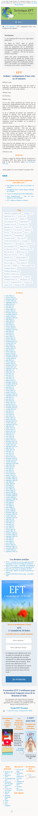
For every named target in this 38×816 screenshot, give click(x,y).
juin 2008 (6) (10, 502)
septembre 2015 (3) (11, 396)
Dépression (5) (8, 227)
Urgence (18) (8, 285)
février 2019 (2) (10, 351)
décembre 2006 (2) (11, 533)
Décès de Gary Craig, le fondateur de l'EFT (19, 569)
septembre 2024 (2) (11, 318)
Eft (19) (6, 233)
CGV (6, 802)
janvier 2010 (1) (11, 475)
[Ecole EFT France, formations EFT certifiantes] (30, 778)
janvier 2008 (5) (11, 511)
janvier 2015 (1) (11, 404)
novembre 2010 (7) (11, 460)
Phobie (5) (16, 266)
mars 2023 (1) (10, 336)
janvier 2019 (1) (11, 353)
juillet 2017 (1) (10, 372)
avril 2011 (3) (10, 453)
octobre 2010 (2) (11, 462)
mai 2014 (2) (10, 412)
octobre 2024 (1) (11, 316)
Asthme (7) (23, 219)
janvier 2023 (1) (11, 340)
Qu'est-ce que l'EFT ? (9, 772)
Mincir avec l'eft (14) (10, 255)
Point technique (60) (28, 266)
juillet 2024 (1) (10, 321)
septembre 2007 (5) (11, 517)
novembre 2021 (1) (11, 341)
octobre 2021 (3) (11, 343)
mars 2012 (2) (10, 438)
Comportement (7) (24, 221)
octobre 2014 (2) (11, 409)
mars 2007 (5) (10, 528)
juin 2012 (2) (10, 434)
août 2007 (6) (10, 519)
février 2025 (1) (10, 309)
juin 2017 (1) (10, 373)
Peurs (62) (7, 266)
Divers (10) (27, 227)
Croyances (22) (23, 224)
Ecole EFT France (19, 708)
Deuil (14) (18, 227)
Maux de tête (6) (9, 252)
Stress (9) (27, 277)
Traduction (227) (16, 282)
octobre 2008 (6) (11, 497)
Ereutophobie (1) (19, 235)
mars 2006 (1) (10, 543)
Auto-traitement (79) (10, 221)
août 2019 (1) (10, 350)
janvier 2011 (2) (10, 456)
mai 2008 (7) (10, 504)
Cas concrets (10, 26)
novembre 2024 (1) (11, 314)
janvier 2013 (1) (11, 431)
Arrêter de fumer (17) (10, 219)
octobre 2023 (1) (11, 328)
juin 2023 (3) (10, 331)
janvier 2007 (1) (11, 531)
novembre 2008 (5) (11, 495)
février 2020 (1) (10, 346)
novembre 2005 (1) (11, 548)
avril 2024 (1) (10, 324)
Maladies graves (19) (26, 249)
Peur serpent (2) (22, 263)
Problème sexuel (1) (10, 268)
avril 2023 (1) (10, 335)
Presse (6, 800)
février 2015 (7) (10, 402)
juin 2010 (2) (10, 468)
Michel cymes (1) (22, 252)
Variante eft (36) (19, 285)
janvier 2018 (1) (11, 363)
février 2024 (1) (10, 326)
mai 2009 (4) (10, 485)
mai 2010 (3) (10, 470)
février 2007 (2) (10, 529)
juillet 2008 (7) (10, 501)
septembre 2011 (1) (11, 446)
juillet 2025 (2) (10, 304)
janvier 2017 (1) (11, 380)
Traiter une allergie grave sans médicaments (20, 194)
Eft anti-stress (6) (17, 233)
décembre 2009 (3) (11, 477)
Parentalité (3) (23, 260)
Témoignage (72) (25, 279)
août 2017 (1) (10, 370)
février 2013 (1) (10, 429)
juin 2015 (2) (10, 399)
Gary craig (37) (21, 238)
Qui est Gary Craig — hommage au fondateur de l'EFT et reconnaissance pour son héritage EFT (20, 566)
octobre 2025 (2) (11, 301)
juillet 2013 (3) (10, 428)
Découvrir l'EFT (8, 776)
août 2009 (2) (10, 482)
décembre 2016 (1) (11, 382)
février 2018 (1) (10, 362)
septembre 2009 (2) (11, 480)
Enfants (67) (8, 235)
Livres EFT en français (8, 789)
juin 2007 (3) (10, 523)
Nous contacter (7, 804)
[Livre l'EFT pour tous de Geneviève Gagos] (30, 751)
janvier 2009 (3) (11, 492)
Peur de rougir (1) (9, 263)
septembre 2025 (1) (11, 302)
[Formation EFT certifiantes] (19, 711)
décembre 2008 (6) (11, 494)
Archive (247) (22, 216)
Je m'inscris (18, 679)
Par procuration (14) (10, 260)
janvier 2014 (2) (11, 419)
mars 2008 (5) (10, 507)
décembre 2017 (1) (11, 365)
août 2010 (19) (10, 465)
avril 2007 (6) (10, 526)
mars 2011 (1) (10, 455)
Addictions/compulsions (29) (12, 213)
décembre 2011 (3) (11, 441)
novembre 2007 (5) (11, 514)
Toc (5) (6, 282)
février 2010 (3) (10, 473)
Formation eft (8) (9, 238)
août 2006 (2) (10, 538)
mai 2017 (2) (10, 375)
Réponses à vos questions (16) (13, 277)
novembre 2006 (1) (11, 534)
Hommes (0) (30, 244)
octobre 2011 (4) (11, 445)
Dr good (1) (18, 230)
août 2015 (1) (10, 397)
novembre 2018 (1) (11, 357)
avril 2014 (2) (10, 414)
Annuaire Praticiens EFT (8, 797)
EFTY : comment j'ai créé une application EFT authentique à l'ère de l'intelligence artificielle (20, 563)
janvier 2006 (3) (11, 545)
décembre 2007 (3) (11, 512)
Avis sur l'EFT (7, 793)
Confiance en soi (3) (10, 224)
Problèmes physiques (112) (12, 271)
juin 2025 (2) (10, 306)
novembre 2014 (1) (11, 407)
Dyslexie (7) (28, 230)
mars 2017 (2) (10, 379)
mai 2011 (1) (10, 451)
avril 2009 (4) (10, 487)
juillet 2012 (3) (10, 433)
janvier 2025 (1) (11, 311)
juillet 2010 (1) (10, 467)
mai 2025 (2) (10, 307)
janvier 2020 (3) (11, 348)
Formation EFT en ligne (9, 782)
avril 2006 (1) (10, 541)
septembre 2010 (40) (12, 463)
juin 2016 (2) (10, 387)
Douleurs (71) (8, 230)
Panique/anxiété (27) (22, 257)
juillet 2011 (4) (10, 450)
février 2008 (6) (10, 509)
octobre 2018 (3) (11, 358)
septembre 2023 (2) (11, 329)
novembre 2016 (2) (11, 384)
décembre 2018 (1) (11, 355)
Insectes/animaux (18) (10, 246)
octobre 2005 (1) (11, 550)
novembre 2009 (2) (11, 479)
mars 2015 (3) (10, 401)
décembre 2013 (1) (11, 421)
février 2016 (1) (10, 390)
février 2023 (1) (10, 338)
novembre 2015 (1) (11, 394)
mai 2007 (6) (10, 524)
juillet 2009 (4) (10, 484)
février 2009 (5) (10, 490)
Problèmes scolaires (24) (11, 274)
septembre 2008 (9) (11, 499)
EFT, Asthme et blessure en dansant (17, 200)
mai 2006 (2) (10, 539)
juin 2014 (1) (10, 411)
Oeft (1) (21, 255)
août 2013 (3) (10, 426)
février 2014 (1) (10, 418)
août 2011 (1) (10, 448)
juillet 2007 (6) (10, 521)
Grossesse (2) (26, 241)
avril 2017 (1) (10, 377)
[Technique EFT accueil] (19, 19)
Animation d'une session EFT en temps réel (20, 776)
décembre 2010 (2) (11, 458)
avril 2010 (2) (10, 472)
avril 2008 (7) (10, 506)
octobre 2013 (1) (11, 423)
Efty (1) (26, 233)
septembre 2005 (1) (11, 551)
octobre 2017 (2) (11, 367)
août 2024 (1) (10, 319)
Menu (19, 22)
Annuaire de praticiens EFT (20, 783)
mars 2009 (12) (10, 489)
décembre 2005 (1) (11, 546)
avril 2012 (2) (10, 436)
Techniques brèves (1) (10, 279)
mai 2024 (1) (10, 323)
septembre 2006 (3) (11, 536)
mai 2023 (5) (10, 333)
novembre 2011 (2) (11, 443)
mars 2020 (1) (10, 345)
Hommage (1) (20, 244)
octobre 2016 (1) (11, 385)
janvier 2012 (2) (11, 440)
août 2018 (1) (10, 360)
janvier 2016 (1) (11, 392)
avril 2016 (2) (10, 389)
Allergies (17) (28, 213)
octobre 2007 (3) (11, 516)
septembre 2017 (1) (11, 368)
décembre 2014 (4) (11, 406)
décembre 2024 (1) (11, 313)
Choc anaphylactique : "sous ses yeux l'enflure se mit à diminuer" (20, 197)
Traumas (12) (28, 282)
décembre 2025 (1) (11, 299)
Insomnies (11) (24, 246)
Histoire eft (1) (8, 244)
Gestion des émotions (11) (12, 241)
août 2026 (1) (10, 296)
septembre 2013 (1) (11, 424)
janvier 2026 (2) (11, 297)
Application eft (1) (9, 216)
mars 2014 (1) (10, 416)
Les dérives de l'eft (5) (11, 249)
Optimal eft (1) (8, 257)
